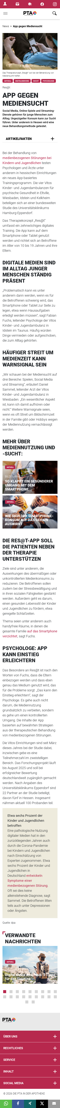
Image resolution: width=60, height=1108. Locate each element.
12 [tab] (17, 996)
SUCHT (36, 81)
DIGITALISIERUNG (22, 81)
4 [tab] (23, 991)
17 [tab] (49, 996)
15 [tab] (36, 996)
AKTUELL (7, 81)
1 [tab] (4, 991)
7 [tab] (42, 991)
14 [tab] (30, 996)
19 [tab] (26, 1001)
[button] (6, 1104)
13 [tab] (23, 996)
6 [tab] (36, 991)
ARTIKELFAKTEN (19, 139)
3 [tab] (17, 991)
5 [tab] (30, 991)
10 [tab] (4, 996)
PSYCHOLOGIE (48, 81)
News (5, 26)
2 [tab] (11, 991)
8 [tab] (49, 991)
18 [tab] (55, 996)
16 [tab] (42, 996)
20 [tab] (33, 1001)
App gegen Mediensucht (27, 26)
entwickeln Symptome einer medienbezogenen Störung (28, 881)
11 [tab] (11, 996)
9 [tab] (55, 991)
